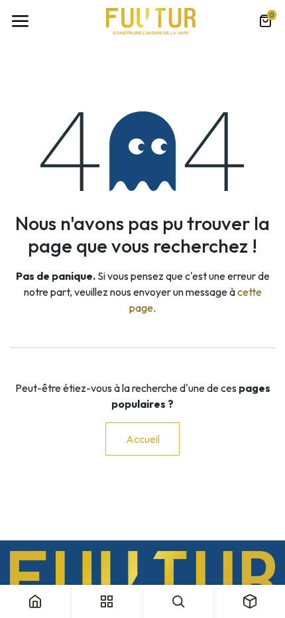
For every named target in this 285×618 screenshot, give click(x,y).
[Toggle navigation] (20, 21)
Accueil (143, 439)
